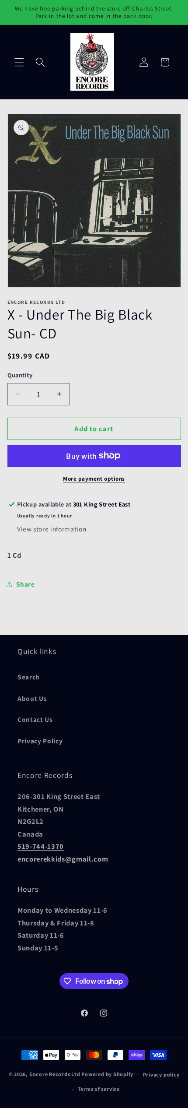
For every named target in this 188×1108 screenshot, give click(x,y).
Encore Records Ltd (54, 1074)
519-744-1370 (40, 846)
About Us (32, 698)
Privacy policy (161, 1074)
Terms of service (99, 1089)
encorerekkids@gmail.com (62, 859)
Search (28, 676)
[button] (19, 62)
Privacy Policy (40, 740)
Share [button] (25, 584)
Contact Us (35, 719)
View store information (52, 528)
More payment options (94, 478)
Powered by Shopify (107, 1074)
